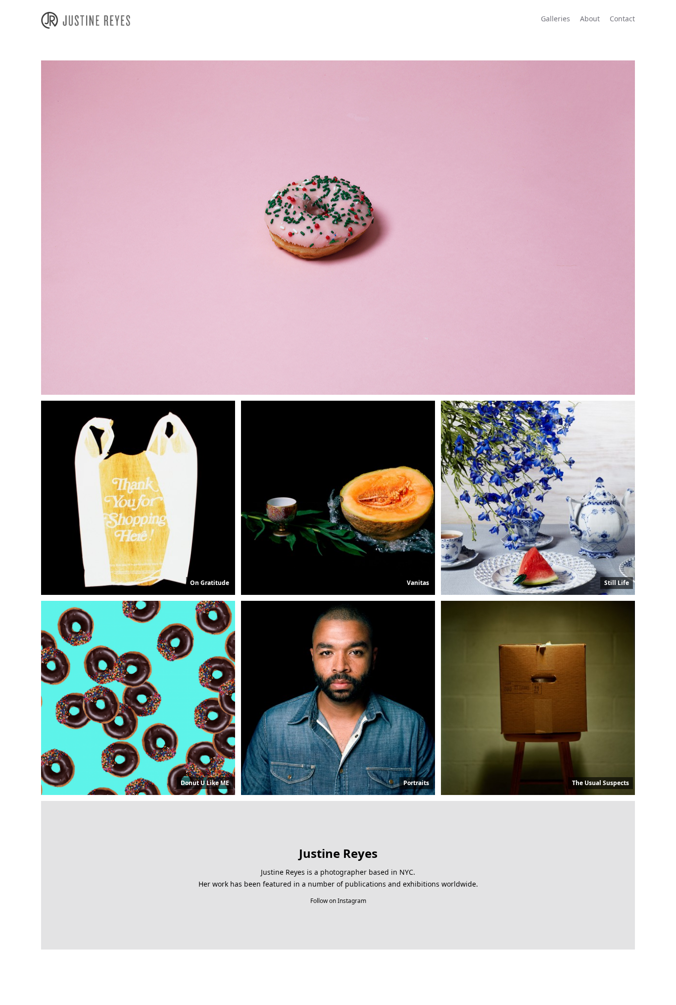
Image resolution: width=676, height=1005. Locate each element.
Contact (622, 18)
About (590, 18)
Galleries (555, 18)
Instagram (352, 901)
